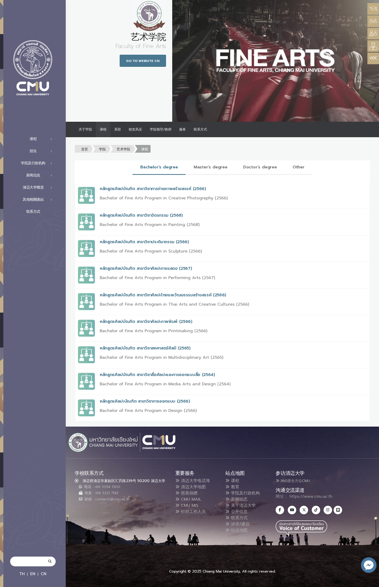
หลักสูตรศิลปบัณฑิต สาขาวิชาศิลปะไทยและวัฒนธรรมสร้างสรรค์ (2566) (163, 295)
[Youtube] (292, 510)
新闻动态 (238, 499)
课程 (103, 129)
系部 (117, 129)
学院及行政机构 (244, 493)
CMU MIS (188, 505)
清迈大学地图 (192, 487)
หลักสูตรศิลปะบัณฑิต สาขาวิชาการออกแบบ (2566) (145, 401)
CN (43, 574)
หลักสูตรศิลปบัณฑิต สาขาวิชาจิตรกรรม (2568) (141, 215)
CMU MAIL (190, 499)
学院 (102, 149)
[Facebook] (280, 510)
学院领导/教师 (160, 129)
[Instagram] (328, 510)
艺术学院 (123, 149)
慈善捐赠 (188, 493)
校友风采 (135, 129)
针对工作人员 (192, 512)
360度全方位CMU (294, 481)
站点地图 (238, 530)
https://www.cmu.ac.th (311, 496)
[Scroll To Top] (370, 581)
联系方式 (33, 211)
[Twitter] (304, 510)
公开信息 (238, 512)
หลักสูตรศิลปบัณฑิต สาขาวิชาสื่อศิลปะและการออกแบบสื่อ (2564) (157, 375)
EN (32, 574)
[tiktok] (316, 510)
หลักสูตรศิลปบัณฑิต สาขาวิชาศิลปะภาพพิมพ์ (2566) (146, 322)
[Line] (338, 510)
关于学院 (85, 129)
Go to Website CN (143, 60)
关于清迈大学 (242, 505)
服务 (182, 129)
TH (22, 574)
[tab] (159, 167)
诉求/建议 (239, 524)
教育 (234, 487)
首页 (84, 149)
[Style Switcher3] (373, 9)
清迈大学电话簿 (194, 481)
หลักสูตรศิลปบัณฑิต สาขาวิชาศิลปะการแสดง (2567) (146, 268)
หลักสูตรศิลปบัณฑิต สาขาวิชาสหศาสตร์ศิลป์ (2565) (145, 348)
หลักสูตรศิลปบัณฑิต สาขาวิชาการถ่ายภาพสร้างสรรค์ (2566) (153, 189)
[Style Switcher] (373, 21)
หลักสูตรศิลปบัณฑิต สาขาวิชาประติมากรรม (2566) (144, 242)
